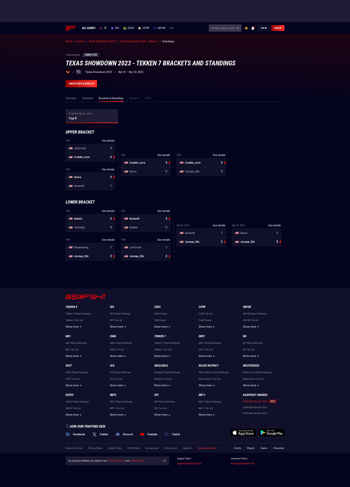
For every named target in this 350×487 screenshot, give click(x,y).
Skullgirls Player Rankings (167, 372)
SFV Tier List (160, 408)
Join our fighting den (87, 426)
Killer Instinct (209, 365)
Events (237, 448)
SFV (156, 395)
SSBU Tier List (117, 349)
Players (250, 448)
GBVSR (162, 28)
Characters (278, 448)
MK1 (68, 336)
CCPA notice (133, 448)
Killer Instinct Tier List (209, 379)
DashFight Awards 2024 (255, 401)
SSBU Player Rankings (121, 343)
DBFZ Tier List (206, 349)
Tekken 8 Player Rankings (78, 313)
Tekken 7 (160, 336)
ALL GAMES (88, 28)
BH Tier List (248, 349)
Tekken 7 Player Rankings (167, 343)
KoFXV (69, 395)
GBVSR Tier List (251, 320)
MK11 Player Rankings (210, 401)
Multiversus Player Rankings (257, 372)
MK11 (202, 395)
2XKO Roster (160, 313)
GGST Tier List (73, 379)
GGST (69, 365)
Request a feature (207, 448)
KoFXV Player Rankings (77, 401)
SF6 (117, 28)
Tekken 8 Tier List (74, 320)
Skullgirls (161, 365)
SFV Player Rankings (164, 401)
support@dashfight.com (189, 463)
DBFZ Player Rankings (210, 343)
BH (244, 336)
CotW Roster (205, 320)
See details (108, 140)
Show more (72, 326)
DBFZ (202, 336)
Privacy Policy (95, 448)
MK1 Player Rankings (76, 343)
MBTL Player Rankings (121, 401)
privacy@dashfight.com (243, 463)
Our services (152, 448)
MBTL (113, 395)
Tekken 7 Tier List (163, 349)
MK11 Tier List (206, 408)
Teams (263, 448)
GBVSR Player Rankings (255, 313)
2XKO (131, 28)
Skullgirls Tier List (163, 379)
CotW (145, 28)
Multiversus (251, 365)
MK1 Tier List (72, 349)
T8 (105, 28)
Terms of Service (74, 448)
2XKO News (160, 320)
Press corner (170, 448)
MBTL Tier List (117, 408)
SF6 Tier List (116, 320)
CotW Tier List (206, 313)
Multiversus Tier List (253, 379)
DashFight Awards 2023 (255, 407)
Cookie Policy (115, 448)
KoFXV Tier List (73, 408)
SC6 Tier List (116, 379)
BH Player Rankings (253, 343)
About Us (187, 448)
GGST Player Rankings (77, 372)
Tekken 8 (71, 307)
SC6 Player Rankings (120, 372)
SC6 (112, 365)
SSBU (113, 336)
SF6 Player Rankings (120, 313)
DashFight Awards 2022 (255, 413)
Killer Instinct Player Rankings (214, 372)
